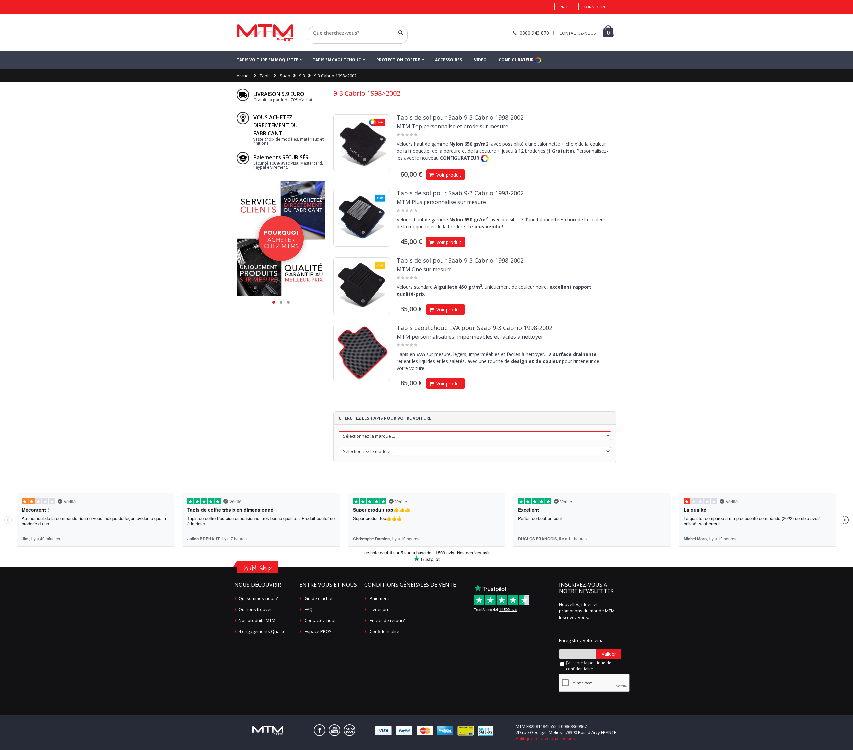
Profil (566, 6)
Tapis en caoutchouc (337, 60)
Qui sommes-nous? (258, 598)
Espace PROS (318, 631)
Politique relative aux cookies (545, 738)
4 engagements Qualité (262, 631)
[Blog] (349, 730)
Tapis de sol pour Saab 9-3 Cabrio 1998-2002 (460, 117)
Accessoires (448, 60)
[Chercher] (400, 32)
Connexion (594, 6)
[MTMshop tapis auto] (265, 32)
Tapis (265, 76)
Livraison (379, 609)
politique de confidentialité (588, 666)
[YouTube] (334, 730)
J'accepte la (588, 666)
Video (480, 60)
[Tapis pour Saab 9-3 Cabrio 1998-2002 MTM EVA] (362, 353)
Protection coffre (398, 60)
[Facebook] (319, 730)
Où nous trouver (255, 609)
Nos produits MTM (257, 620)
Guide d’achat (319, 598)
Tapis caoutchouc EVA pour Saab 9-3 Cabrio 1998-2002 (474, 328)
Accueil (244, 76)
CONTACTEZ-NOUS (577, 33)
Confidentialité (384, 631)
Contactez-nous (321, 620)
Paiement (379, 598)
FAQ (309, 609)
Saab (285, 76)
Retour (315, 41)
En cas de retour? (387, 620)
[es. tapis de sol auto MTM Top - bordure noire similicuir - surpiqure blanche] (362, 143)
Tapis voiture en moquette (267, 60)
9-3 (302, 76)
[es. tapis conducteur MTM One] (362, 286)
